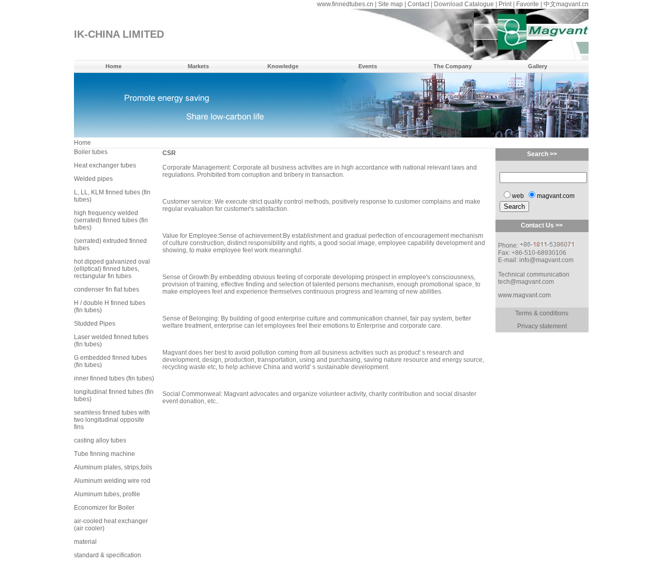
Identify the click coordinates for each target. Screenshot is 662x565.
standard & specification (107, 555)
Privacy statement (542, 326)
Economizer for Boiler (104, 507)
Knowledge (282, 66)
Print (505, 4)
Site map (390, 4)
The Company (452, 66)
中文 (550, 4)
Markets (198, 66)
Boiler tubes (91, 152)
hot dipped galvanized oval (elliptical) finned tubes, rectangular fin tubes (112, 269)
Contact (418, 4)
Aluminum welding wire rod (112, 480)
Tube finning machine (104, 453)
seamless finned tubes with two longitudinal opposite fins (112, 420)
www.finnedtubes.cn (345, 4)
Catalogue (479, 4)
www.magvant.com (524, 295)
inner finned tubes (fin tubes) (114, 378)
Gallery (537, 66)
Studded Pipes (94, 323)
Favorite (527, 4)
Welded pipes (93, 178)
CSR (169, 153)
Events (367, 66)
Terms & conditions (541, 313)
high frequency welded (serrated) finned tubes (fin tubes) (111, 220)
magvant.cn (572, 4)
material (85, 541)
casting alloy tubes (100, 440)
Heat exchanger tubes (105, 165)
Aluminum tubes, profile (107, 494)
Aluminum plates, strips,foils (113, 467)
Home (114, 66)
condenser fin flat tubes (106, 289)
